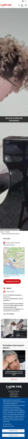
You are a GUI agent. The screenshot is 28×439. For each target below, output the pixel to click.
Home (2, 232)
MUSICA (8, 288)
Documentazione (7, 423)
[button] (14, 260)
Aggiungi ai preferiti (13, 281)
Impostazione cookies (8, 426)
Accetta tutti (13, 435)
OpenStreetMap (15, 275)
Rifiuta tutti (13, 430)
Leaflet (7, 275)
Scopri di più (14, 374)
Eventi (7, 232)
